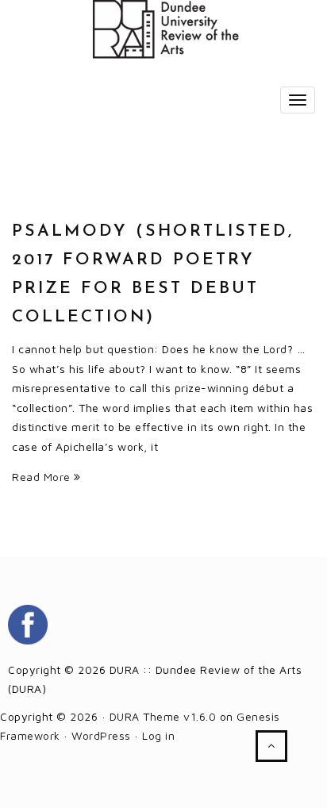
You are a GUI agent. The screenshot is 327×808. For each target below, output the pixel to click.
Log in (158, 735)
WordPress (101, 735)
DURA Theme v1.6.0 (163, 716)
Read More (43, 476)
